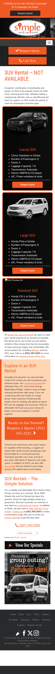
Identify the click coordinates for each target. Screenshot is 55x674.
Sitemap (33, 641)
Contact (20, 625)
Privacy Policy (23, 641)
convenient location (33, 383)
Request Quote (29, 50)
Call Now (29, 60)
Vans (21, 614)
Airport (45, 614)
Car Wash (13, 619)
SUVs (36, 614)
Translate (23, 537)
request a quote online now (32, 356)
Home (13, 614)
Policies (35, 619)
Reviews (46, 619)
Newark (35, 350)
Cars (29, 614)
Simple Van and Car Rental (20, 335)
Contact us (17, 511)
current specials (12, 517)
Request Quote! (25, 13)
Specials (25, 619)
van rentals (10, 466)
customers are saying (28, 505)
